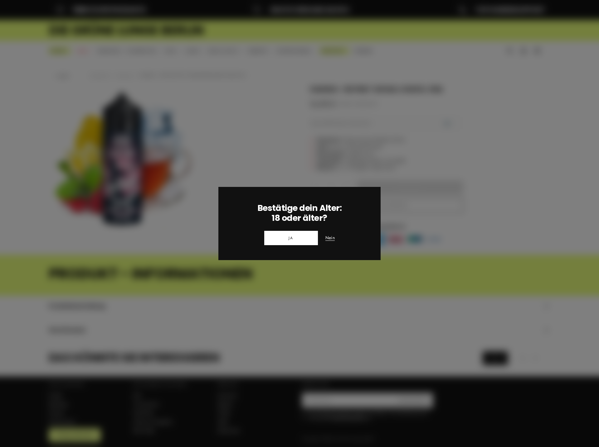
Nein (330, 238)
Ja (291, 238)
